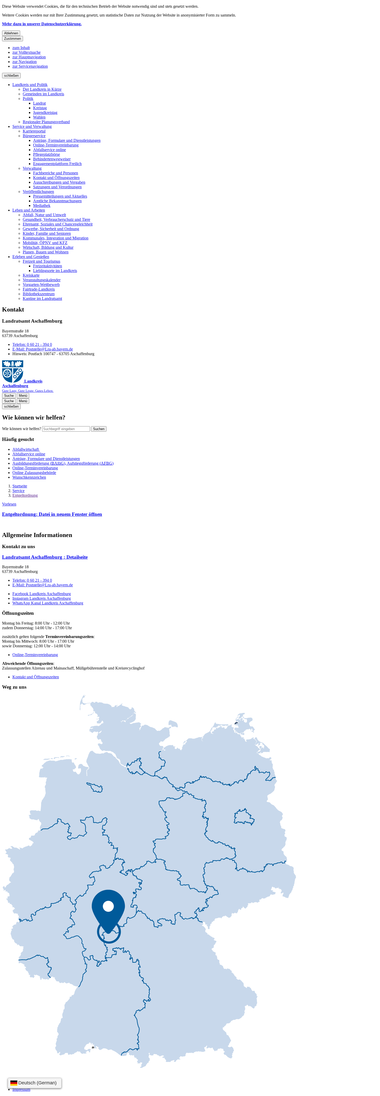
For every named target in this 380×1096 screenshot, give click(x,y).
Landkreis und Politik (30, 84)
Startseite (19, 486)
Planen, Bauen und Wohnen (46, 252)
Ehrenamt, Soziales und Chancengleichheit (58, 224)
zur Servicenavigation (30, 66)
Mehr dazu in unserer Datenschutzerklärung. (42, 24)
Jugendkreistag (45, 112)
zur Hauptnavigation (29, 57)
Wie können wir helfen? (21, 428)
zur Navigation (24, 61)
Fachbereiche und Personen (55, 173)
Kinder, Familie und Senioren (47, 233)
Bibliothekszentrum (39, 294)
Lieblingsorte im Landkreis (55, 270)
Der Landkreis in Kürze (42, 89)
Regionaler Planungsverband (46, 122)
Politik (28, 98)
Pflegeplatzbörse (46, 154)
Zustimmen (12, 39)
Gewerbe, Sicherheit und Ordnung (51, 229)
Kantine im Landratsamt (42, 298)
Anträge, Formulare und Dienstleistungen (67, 140)
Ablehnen (11, 33)
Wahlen (39, 117)
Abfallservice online (49, 149)
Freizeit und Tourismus (41, 261)
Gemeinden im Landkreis (43, 94)
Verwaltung (32, 168)
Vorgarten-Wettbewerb (41, 284)
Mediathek (41, 205)
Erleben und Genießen (30, 256)
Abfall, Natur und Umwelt (44, 215)
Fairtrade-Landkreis (39, 289)
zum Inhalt (21, 47)
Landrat (39, 103)
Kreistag (40, 108)
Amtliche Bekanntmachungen (57, 201)
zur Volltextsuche (26, 52)
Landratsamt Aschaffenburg (45, 557)
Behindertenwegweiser (52, 159)
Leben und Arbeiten (28, 210)
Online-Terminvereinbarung (56, 145)
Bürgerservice (34, 136)
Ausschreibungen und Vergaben (59, 182)
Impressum (21, 1089)
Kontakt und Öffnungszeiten (56, 177)
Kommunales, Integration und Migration (55, 238)
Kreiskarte (31, 275)
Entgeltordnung (25, 495)
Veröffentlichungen (38, 191)
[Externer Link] (149, 882)
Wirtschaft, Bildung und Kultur (48, 247)
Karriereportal (34, 131)
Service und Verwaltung (32, 126)
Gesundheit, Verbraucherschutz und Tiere (56, 219)
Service (18, 490)
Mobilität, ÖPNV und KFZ (45, 242)
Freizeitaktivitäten (47, 266)
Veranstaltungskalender (41, 280)
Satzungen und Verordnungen (57, 187)
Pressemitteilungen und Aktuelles (60, 196)
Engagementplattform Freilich (57, 163)
